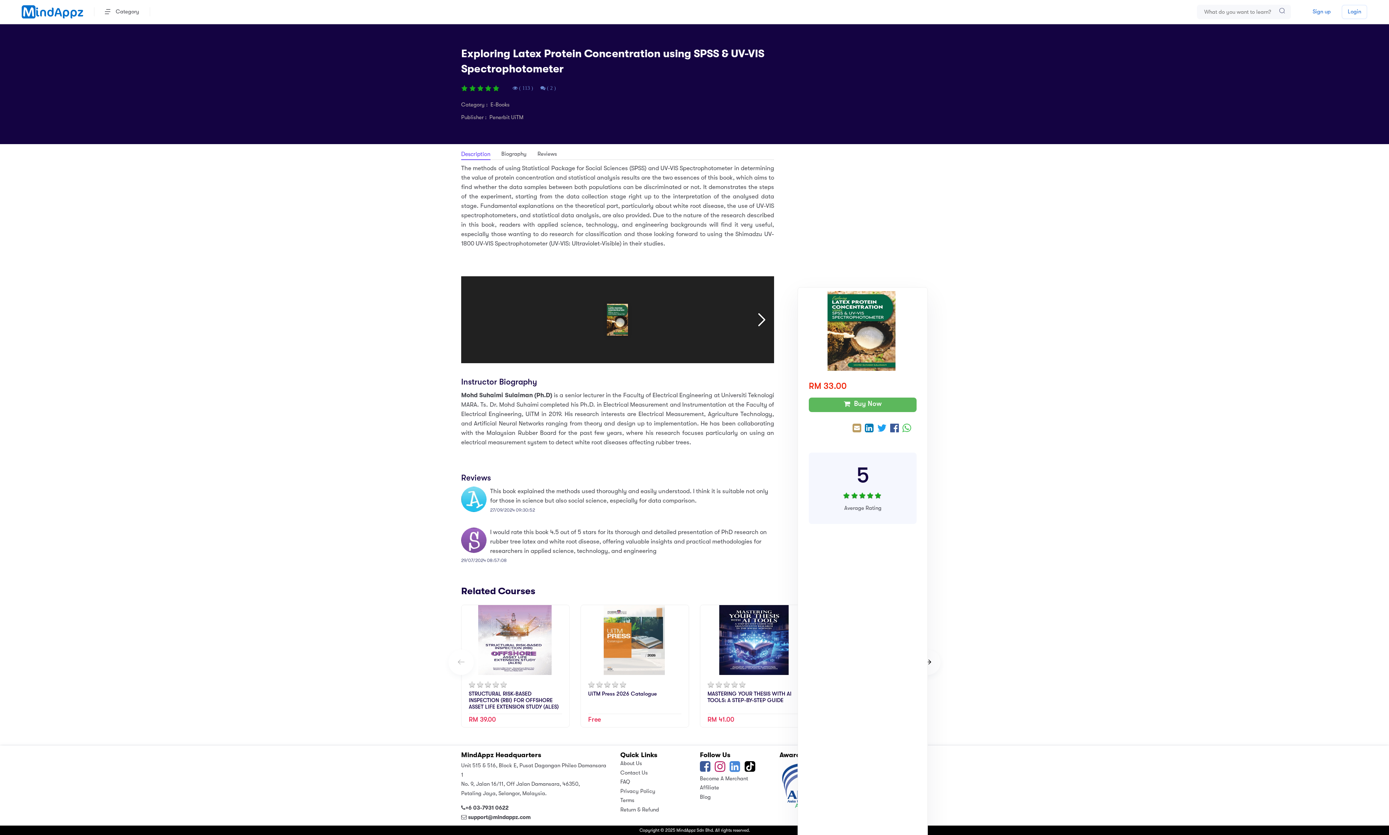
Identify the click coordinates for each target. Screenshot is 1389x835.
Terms (627, 800)
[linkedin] (735, 769)
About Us (631, 763)
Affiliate (709, 787)
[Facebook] (705, 769)
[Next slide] (927, 662)
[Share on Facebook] (894, 429)
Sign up (1322, 11)
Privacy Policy (637, 791)
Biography (514, 154)
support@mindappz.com (499, 817)
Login (1354, 11)
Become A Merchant (724, 778)
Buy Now (866, 404)
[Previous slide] (461, 662)
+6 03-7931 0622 (487, 808)
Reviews (547, 154)
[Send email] (857, 429)
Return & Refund (639, 809)
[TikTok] (750, 769)
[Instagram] (720, 769)
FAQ (625, 782)
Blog (705, 797)
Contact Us (634, 772)
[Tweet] (882, 429)
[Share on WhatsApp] (906, 429)
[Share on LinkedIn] (869, 429)
